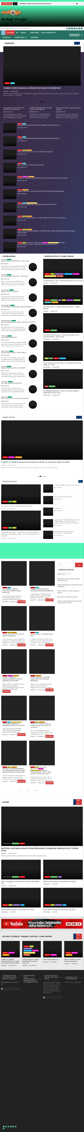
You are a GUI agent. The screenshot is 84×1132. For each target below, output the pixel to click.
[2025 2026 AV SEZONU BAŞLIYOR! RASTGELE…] (21, 494)
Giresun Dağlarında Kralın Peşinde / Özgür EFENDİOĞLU (16, 306)
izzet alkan (4, 259)
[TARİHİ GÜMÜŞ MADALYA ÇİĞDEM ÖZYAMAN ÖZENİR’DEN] (9, 141)
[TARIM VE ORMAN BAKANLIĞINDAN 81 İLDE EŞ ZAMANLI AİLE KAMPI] (9, 181)
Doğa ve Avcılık (38, 242)
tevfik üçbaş (77, 300)
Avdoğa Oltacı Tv (20, 37)
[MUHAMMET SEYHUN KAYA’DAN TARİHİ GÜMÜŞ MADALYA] (9, 128)
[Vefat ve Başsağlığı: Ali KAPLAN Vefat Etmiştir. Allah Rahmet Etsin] (21, 869)
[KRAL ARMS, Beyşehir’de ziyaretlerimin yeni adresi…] (63, 897)
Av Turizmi (57, 508)
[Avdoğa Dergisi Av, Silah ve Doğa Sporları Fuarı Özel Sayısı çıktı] (9, 247)
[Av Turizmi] (48, 512)
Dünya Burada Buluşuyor (50, 959)
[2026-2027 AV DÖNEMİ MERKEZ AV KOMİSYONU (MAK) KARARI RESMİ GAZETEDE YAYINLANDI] (9, 234)
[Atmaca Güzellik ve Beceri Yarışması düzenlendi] (73, 949)
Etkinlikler (25, 176)
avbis (59, 300)
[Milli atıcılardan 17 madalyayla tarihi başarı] (9, 168)
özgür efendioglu (5, 305)
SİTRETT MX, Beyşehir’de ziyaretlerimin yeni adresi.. (59, 881)
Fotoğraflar (34, 37)
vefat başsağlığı (7, 843)
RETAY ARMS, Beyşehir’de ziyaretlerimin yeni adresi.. (18, 909)
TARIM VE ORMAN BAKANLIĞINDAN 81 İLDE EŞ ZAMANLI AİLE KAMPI (42, 178)
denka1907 (6, 91)
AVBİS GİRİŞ (34, 32)
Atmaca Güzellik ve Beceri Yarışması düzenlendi (72, 960)
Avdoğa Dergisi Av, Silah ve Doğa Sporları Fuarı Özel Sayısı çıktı (37, 244)
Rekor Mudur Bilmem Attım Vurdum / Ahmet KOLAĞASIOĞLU (18, 322)
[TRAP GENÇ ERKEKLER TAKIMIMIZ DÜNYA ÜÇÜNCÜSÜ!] (9, 207)
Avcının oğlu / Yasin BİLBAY (9, 337)
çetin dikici (3, 366)
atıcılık (24, 123)
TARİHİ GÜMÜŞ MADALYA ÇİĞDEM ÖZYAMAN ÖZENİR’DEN (38, 138)
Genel (51, 358)
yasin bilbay (4, 335)
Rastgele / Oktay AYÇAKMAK (9, 291)
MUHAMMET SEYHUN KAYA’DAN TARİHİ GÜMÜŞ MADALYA (39, 125)
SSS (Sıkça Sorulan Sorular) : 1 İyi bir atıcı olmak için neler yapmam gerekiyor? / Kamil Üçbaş (61, 336)
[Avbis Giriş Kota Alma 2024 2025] (48, 500)
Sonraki (35, 790)
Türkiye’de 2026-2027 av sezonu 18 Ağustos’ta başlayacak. (27, 88)
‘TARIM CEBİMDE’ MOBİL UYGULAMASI (66, 485)
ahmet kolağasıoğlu (6, 320)
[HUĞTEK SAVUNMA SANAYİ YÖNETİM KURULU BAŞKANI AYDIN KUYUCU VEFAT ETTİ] (42, 826)
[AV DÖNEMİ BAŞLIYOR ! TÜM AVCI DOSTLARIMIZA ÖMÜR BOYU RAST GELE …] (63, 379)
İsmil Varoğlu (4, 381)
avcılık (12, 83)
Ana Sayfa (10, 32)
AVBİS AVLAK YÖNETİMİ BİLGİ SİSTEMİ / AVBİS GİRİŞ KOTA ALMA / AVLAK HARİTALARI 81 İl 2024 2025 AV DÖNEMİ (67, 521)
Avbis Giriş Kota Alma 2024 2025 (63, 496)
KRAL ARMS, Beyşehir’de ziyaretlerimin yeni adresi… (60, 909)
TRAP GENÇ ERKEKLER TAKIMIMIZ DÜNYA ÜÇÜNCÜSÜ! (37, 204)
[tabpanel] (42, 72)
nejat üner (3, 274)
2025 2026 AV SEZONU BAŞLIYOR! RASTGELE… (17, 506)
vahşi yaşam (48, 302)
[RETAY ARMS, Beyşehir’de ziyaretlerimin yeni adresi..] (21, 897)
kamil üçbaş (62, 242)
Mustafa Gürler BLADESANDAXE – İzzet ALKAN (15, 261)
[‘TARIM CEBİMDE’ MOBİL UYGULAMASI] (48, 488)
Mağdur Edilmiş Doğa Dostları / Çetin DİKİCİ (13, 368)
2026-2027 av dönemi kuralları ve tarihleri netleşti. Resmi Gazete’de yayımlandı (42, 218)
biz (17, 32)
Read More (21, 601)
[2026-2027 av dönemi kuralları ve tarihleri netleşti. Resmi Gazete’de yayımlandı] (9, 220)
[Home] (3, 32)
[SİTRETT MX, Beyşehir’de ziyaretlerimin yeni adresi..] (63, 869)
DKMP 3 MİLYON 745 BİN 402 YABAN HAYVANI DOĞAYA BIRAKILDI (41, 191)
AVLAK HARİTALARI (48, 32)
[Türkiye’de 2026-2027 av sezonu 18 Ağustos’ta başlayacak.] (42, 66)
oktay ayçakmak (5, 290)
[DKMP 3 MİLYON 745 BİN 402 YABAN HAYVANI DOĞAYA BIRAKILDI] (9, 194)
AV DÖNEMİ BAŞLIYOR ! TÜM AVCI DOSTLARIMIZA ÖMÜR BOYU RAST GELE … (61, 392)
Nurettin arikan (5, 351)
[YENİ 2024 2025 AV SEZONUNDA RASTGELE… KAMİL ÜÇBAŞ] (63, 295)
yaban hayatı (18, 83)
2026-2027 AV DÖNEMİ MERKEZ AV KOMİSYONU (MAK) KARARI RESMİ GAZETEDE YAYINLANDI (13, 770)
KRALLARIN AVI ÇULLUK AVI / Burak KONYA (15, 398)
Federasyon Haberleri (53, 242)
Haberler (7, 83)
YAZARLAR (6, 37)
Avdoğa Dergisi (14, 19)
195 (27, 790)
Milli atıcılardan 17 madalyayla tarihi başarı (31, 165)
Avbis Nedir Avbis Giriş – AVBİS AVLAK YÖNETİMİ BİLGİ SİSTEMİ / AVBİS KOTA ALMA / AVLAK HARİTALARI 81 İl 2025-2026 (20, 534)
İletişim (23, 32)
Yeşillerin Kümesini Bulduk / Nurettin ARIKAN (13, 352)
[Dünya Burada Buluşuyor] (52, 949)
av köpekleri (54, 300)
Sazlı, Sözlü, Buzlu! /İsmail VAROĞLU (11, 383)
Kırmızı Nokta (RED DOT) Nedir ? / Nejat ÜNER (14, 276)
